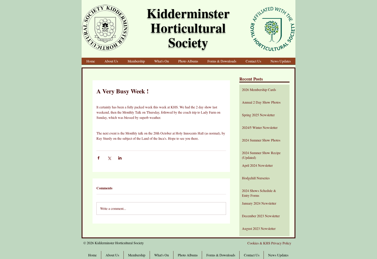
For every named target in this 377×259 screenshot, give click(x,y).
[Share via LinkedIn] (120, 158)
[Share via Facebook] (98, 158)
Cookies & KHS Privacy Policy (269, 243)
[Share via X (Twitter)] (109, 158)
